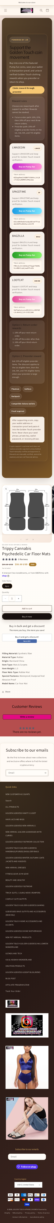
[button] (5, 10)
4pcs (7, 586)
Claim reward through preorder (24, 90)
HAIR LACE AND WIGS (15, 819)
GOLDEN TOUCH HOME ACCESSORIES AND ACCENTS (24, 923)
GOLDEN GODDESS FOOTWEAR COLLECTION (25, 841)
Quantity (5, 592)
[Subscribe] (45, 773)
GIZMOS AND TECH (14, 953)
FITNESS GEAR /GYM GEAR (17, 874)
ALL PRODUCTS (12, 807)
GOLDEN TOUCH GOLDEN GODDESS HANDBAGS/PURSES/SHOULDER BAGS (22, 850)
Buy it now (27, 616)
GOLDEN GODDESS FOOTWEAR (19, 886)
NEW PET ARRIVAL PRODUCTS (18, 937)
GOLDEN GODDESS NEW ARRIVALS (20, 825)
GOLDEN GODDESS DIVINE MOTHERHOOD (24, 931)
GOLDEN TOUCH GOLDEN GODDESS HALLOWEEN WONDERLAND (27, 945)
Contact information (19, 1217)
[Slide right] (33, 539)
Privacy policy (30, 1213)
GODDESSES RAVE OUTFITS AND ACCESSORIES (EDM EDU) (26, 913)
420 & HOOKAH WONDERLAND (19, 959)
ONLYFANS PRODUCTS (15, 966)
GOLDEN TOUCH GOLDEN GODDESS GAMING (25, 905)
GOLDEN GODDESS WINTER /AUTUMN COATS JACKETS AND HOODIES (25, 859)
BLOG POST (11, 978)
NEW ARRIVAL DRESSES (16, 867)
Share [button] (7, 691)
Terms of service (43, 1213)
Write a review (27, 717)
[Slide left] (21, 539)
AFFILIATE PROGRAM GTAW (17, 985)
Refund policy (17, 1213)
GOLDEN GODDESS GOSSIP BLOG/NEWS (23, 972)
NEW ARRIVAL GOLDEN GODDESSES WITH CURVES (24, 834)
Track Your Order (13, 991)
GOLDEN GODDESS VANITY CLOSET (21, 813)
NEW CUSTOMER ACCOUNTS (18, 794)
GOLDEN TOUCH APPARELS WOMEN (25, 1209)
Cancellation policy (37, 1217)
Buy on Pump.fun (27, 166)
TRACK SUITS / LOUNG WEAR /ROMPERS (23, 892)
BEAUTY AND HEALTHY (15, 880)
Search (9, 800)
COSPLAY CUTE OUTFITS (16, 899)
